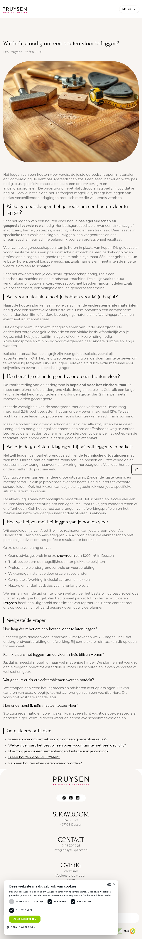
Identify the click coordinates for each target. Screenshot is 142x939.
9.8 (126, 931)
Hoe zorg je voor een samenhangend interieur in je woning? (58, 751)
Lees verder (104, 895)
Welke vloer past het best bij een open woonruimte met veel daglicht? (67, 745)
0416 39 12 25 (71, 845)
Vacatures (71, 871)
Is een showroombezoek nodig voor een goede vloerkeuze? (57, 739)
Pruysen (10, 603)
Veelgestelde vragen (71, 875)
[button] (22, 927)
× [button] (114, 884)
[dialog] (61, 907)
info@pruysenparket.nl (71, 850)
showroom (66, 556)
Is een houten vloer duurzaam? (34, 757)
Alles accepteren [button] (24, 919)
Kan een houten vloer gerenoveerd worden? (45, 763)
